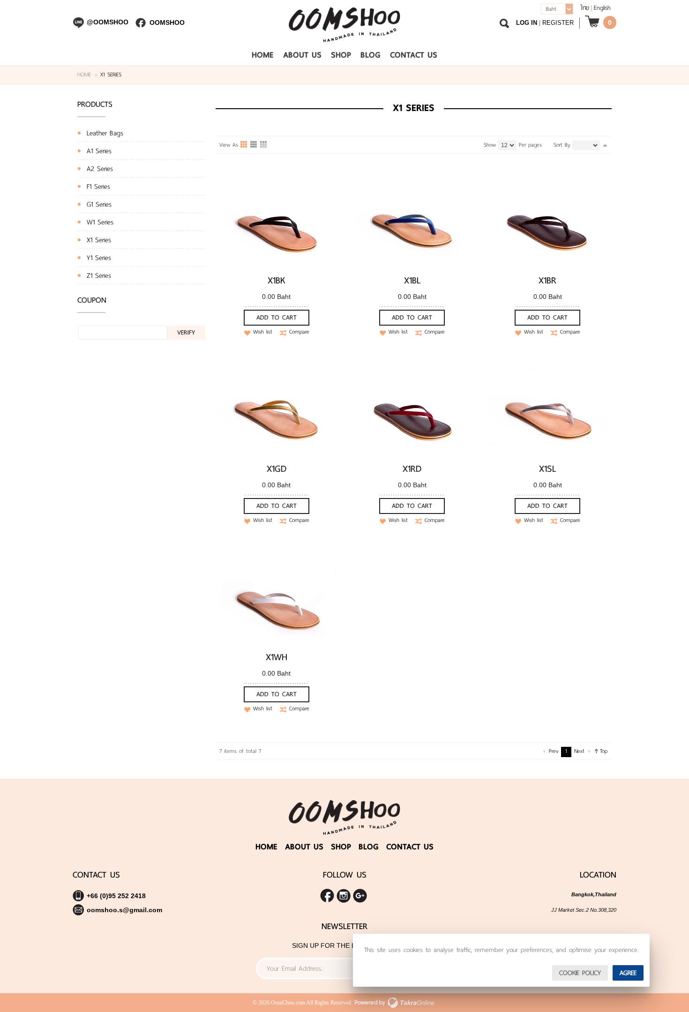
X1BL (412, 280)
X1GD (276, 468)
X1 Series (99, 240)
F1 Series (98, 186)
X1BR (547, 280)
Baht (551, 9)
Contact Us (413, 54)
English (602, 7)
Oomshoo (167, 22)
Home (263, 54)
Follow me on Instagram (344, 896)
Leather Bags (105, 133)
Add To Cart (276, 317)
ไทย (584, 7)
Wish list (262, 332)
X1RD (412, 468)
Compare (299, 332)
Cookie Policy (580, 973)
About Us (302, 54)
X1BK (276, 280)
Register (558, 22)
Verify (186, 332)
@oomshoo (107, 22)
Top (603, 751)
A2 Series (100, 169)
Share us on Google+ (360, 896)
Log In (526, 22)
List (254, 145)
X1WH (276, 657)
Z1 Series (99, 275)
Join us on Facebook (327, 896)
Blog (370, 54)
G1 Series (99, 204)
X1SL (547, 468)
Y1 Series (99, 258)
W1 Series (100, 222)
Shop (341, 54)
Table (264, 145)
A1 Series (99, 151)
